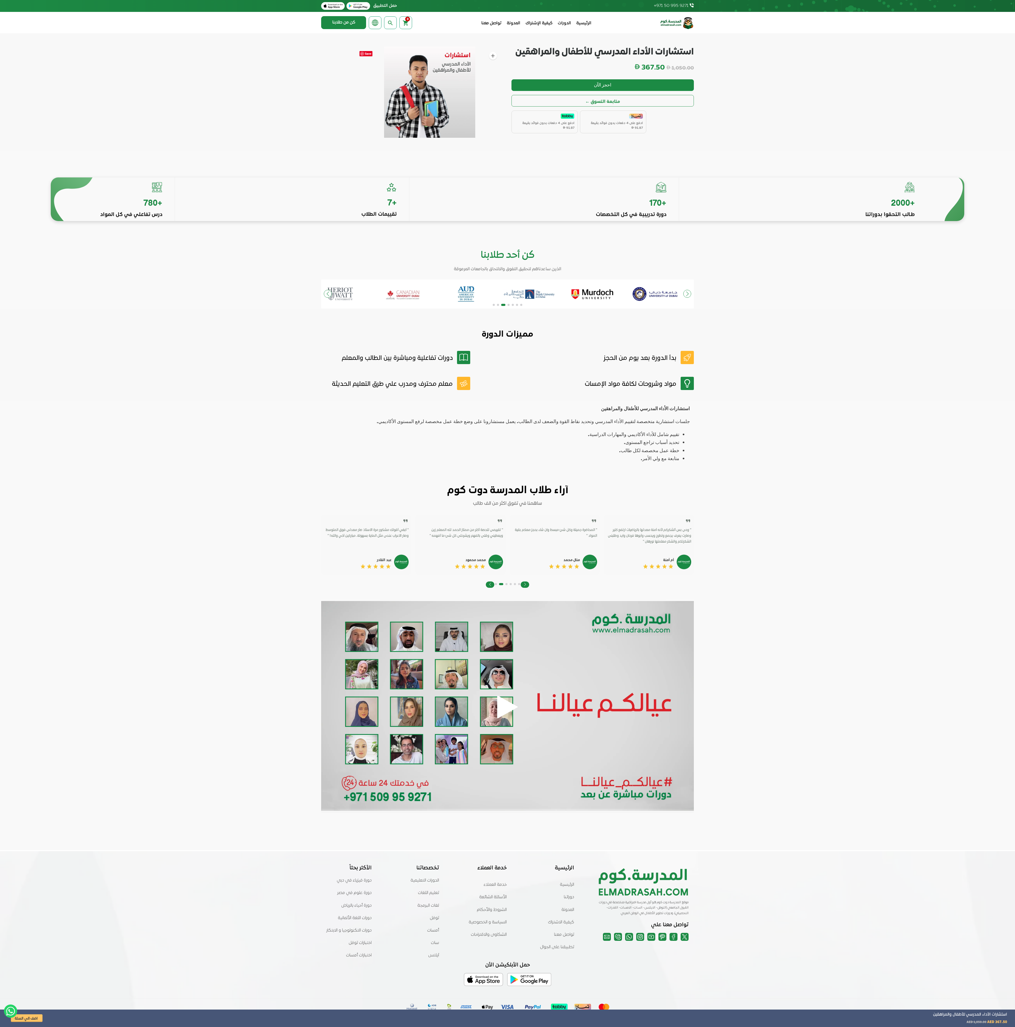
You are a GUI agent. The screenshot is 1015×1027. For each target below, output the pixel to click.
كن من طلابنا (343, 22)
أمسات (433, 930)
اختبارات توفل (360, 943)
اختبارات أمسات (359, 955)
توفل (434, 918)
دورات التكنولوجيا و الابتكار (349, 930)
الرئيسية (583, 23)
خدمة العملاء (495, 884)
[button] (521, 305)
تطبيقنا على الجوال (557, 947)
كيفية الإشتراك (538, 23)
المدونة (513, 23)
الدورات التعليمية (424, 880)
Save (368, 54)
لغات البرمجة (428, 905)
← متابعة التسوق (602, 101)
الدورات (564, 23)
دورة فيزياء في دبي (354, 880)
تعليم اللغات (428, 893)
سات (435, 943)
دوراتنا (569, 897)
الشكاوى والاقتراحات (489, 934)
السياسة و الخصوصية (488, 922)
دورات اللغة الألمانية (355, 918)
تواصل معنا (491, 23)
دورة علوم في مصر (354, 893)
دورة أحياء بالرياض (356, 905)
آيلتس (433, 955)
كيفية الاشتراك (561, 922)
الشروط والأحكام (492, 910)
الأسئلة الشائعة (493, 897)
